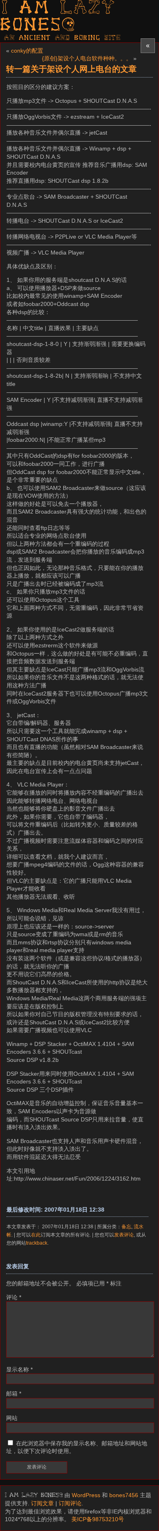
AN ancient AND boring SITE (62, 38)
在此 (36, 1234)
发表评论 (124, 1234)
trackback (36, 1242)
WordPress (86, 1495)
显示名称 (19, 1369)
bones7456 (123, 1495)
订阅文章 (42, 1503)
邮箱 (13, 1393)
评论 (13, 1297)
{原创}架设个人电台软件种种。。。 (87, 58)
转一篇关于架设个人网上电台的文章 (71, 68)
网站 (12, 1418)
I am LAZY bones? (58, 17)
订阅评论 (70, 1503)
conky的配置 (27, 50)
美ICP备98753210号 (97, 1519)
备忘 (126, 1226)
